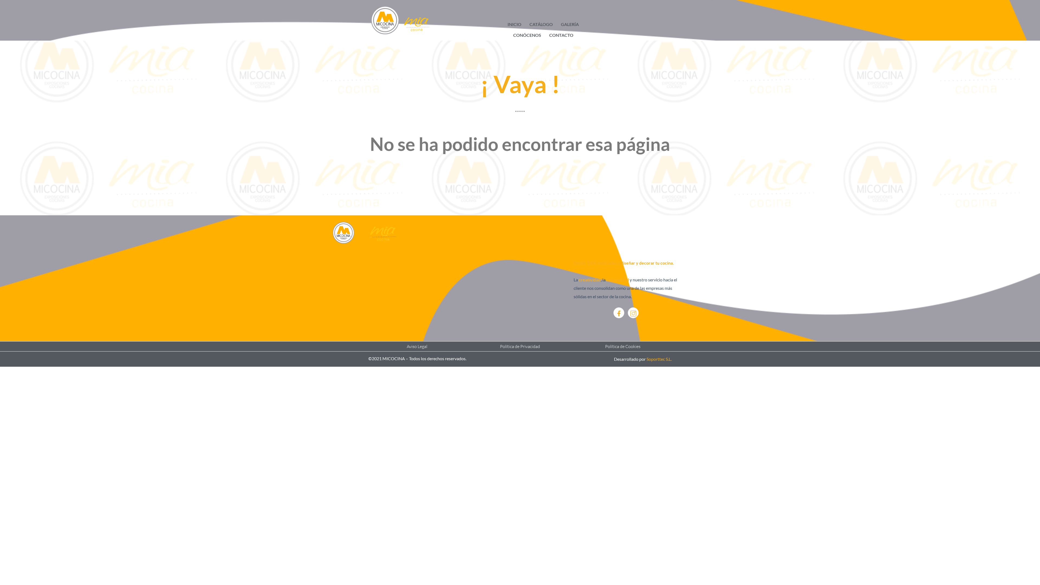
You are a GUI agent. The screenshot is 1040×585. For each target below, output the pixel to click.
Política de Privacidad (520, 346)
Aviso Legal (417, 346)
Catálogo (541, 24)
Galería (570, 24)
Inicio (514, 24)
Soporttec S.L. (659, 359)
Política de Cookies (623, 346)
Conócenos (527, 35)
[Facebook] (618, 312)
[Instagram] (633, 312)
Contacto (561, 35)
